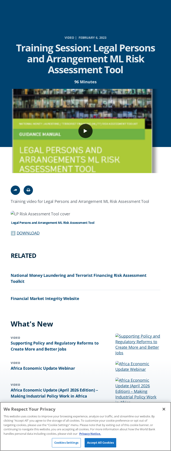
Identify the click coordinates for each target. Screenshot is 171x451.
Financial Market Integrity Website (45, 298)
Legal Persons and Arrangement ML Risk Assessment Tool (52, 222)
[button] (28, 190)
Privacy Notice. (90, 434)
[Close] (164, 409)
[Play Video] (85, 131)
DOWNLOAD (28, 233)
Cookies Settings (66, 443)
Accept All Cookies (100, 443)
